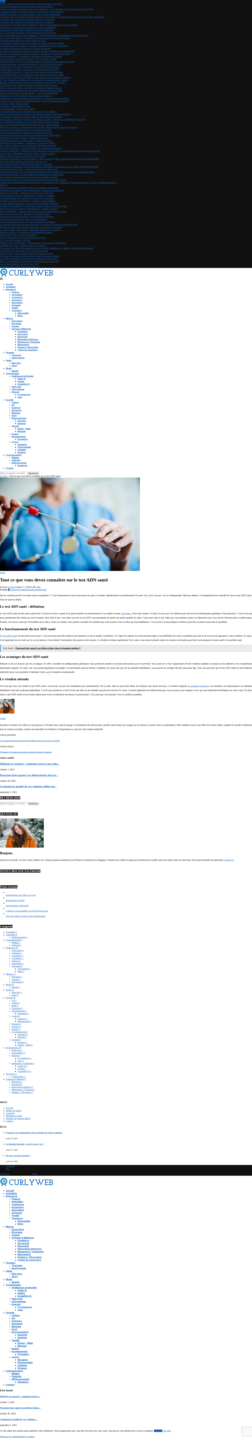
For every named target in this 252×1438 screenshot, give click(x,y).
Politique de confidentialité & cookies (17, 1436)
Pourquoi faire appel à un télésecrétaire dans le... (29, 775)
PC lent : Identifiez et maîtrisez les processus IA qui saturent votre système (34, 80)
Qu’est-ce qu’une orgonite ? (18, 1156)
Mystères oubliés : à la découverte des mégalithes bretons (26, 232)
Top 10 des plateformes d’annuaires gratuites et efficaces (26, 132)
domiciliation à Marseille (17, 905)
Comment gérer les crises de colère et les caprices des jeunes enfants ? (32, 12)
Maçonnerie (23, 345)
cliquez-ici (229, 860)
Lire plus (167, 1431)
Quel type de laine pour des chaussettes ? (19, 235)
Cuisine (15, 326)
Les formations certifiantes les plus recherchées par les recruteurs (29, 122)
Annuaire (10, 1113)
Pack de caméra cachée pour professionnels (26, 916)
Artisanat (16, 305)
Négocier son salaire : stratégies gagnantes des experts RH (26, 193)
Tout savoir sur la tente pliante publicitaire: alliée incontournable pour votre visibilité (38, 25)
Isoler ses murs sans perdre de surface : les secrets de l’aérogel (28, 59)
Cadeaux (22, 450)
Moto (20, 316)
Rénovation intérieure (28, 339)
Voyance (22, 452)
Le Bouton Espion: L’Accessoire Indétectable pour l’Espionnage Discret (33, 180)
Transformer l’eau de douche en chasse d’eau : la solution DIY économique (34, 98)
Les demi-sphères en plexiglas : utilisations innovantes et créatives (30, 230)
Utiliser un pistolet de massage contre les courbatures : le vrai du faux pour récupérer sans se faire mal (46, 9)
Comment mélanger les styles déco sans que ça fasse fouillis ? (28, 111)
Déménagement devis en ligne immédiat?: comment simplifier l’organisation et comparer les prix (44, 35)
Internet (15, 392)
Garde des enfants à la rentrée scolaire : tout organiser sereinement (30, 14)
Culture (15, 402)
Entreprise (11, 289)
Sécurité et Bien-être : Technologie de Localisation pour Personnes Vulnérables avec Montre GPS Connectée (50, 151)
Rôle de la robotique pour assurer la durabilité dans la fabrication (29, 261)
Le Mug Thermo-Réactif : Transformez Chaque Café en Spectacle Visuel (33, 206)
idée (122, 668)
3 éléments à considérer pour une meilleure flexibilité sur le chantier (31, 117)
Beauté (15, 371)
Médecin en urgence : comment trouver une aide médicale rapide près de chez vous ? (39, 127)
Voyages (10, 352)
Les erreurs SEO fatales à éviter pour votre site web (23, 161)
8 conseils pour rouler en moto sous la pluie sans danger (25, 48)
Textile (15, 308)
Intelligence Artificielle (22, 376)
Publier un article (13, 1110)
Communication (13, 455)
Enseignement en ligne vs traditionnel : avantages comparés (27, 195)
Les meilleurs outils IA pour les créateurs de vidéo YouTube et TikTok (32, 43)
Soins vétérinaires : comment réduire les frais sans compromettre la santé (33, 211)
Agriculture (17, 303)
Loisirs (15, 442)
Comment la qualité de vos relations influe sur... (28, 786)
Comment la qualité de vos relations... (18, 1419)
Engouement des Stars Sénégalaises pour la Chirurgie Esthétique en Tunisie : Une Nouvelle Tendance (46, 248)
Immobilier (17, 295)
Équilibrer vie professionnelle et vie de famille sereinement (27, 216)
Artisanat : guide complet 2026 (14, 103)
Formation (23, 439)
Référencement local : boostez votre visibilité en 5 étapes (26, 140)
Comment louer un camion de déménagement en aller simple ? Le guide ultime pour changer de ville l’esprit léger (52, 17)
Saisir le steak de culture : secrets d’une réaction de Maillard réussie (31, 88)
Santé (8, 360)
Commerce (17, 297)
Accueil (9, 284)
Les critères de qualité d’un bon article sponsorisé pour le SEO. (29, 258)
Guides (21, 381)
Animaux (22, 423)
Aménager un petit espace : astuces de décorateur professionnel (29, 169)
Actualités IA (24, 384)
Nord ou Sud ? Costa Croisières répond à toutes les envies (26, 253)
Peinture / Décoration (28, 347)
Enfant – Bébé (24, 429)
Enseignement (19, 437)
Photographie (24, 447)
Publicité (16, 460)
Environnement (19, 418)
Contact (10, 468)
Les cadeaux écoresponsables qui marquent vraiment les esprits (29, 177)
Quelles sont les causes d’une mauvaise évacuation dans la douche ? (31, 4)
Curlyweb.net (4, 1174)
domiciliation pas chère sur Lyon (21, 895)
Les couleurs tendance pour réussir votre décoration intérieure (28, 145)
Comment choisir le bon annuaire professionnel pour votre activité (30, 135)
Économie (16, 410)
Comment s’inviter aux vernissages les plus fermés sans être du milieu (32, 75)
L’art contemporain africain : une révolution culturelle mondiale (29, 203)
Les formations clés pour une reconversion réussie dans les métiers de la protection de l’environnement (47, 172)
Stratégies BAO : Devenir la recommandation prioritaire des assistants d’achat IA (37, 61)
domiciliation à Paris (15, 900)
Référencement (19, 463)
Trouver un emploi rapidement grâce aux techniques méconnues (29, 188)
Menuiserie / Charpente (29, 342)
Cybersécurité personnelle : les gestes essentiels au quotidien (27, 222)
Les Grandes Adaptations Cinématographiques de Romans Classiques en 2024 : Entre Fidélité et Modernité (49, 167)
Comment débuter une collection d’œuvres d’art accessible (27, 198)
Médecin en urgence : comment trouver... (20, 1396)
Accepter (158, 1431)
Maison (9, 318)
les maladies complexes (198, 686)
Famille (15, 426)
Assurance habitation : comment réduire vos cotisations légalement (30, 148)
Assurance (17, 300)
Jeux (20, 397)
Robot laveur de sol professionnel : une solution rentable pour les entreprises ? (35, 114)
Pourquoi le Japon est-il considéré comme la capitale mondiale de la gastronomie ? (37, 51)
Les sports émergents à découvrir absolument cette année (26, 164)
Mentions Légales (14, 1116)
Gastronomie (18, 358)
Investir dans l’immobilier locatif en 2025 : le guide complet (27, 153)
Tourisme (16, 355)
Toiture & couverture (28, 350)
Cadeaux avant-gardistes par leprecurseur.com (27, 911)
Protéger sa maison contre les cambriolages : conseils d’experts (28, 209)
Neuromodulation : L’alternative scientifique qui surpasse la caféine (31, 56)
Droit (14, 415)
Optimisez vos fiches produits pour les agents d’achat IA (26, 96)
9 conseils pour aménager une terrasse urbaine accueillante (27, 22)
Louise (11, 587)
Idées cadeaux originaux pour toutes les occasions (23, 156)
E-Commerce (24, 394)
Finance (15, 292)
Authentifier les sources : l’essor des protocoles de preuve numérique (31, 72)
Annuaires (22, 465)
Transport (17, 310)
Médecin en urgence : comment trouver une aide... (30, 763)
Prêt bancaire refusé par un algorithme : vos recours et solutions (29, 93)
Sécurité (22, 421)
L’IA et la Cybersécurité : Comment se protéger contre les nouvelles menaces (35, 38)
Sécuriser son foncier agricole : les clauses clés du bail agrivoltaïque (31, 90)
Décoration (17, 321)
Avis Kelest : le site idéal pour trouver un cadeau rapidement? (28, 27)
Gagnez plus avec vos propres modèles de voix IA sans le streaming (31, 64)
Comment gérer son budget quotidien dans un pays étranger (27, 19)
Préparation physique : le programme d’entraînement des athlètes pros (32, 174)
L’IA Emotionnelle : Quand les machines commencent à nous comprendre (34, 46)
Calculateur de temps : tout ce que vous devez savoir (24, 251)
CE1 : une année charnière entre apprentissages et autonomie (28, 33)
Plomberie (23, 331)
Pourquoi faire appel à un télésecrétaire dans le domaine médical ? (30, 256)
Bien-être (16, 363)
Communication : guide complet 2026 (17, 109)
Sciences (16, 408)
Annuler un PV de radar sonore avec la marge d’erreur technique (30, 67)
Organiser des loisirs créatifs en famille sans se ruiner (24, 138)
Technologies (12, 373)
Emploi (15, 434)
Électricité (22, 337)
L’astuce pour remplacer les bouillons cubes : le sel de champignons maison (34, 101)
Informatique (18, 389)
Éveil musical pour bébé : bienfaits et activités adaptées (25, 214)
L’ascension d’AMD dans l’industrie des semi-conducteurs (27, 30)
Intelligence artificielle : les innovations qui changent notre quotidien (31, 227)
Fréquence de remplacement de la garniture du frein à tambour (34, 1133)
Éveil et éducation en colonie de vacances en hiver (23, 237)
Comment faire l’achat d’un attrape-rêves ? (19, 266)
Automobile (23, 313)
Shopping (22, 444)
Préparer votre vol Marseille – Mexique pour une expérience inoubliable (33, 243)
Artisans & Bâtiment (21, 329)
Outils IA (22, 379)
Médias (15, 458)
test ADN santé (10, 636)
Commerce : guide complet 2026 (15, 106)
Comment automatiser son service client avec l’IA (23, 40)
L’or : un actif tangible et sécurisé (15, 240)
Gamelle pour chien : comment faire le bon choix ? (23, 245)
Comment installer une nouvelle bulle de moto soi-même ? (26, 6)
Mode (9, 368)
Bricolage (16, 324)
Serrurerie (23, 334)
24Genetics (126, 613)
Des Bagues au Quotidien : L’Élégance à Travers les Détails (27, 143)
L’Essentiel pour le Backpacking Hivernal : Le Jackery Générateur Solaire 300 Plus (38, 224)
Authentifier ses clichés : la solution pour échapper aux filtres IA (29, 69)
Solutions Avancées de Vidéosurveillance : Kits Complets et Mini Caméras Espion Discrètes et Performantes (49, 159)
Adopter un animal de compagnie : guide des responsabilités (27, 201)
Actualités (11, 287)
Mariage (22, 431)
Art (13, 405)
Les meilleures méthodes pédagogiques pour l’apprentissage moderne (32, 190)
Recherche (33, 473)
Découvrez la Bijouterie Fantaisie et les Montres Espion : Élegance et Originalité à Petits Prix (42, 119)
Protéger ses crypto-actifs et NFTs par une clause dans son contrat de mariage (35, 77)
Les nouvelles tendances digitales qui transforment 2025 (25, 130)
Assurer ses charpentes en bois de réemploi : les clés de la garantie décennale (35, 54)
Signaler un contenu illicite (18, 1118)
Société (9, 400)
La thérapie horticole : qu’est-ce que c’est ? (19, 264)
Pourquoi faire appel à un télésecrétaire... (20, 1408)
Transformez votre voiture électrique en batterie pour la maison (28, 85)
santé (47, 672)
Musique (16, 413)
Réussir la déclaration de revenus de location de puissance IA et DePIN (32, 82)
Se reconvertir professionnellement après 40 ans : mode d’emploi (29, 124)
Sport (14, 366)
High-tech (16, 387)
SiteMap (34, 1174)
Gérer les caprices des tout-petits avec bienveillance (23, 219)
